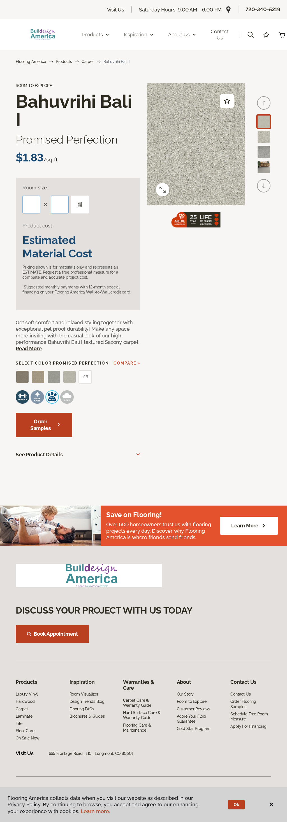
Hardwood (25, 701)
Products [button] (92, 34)
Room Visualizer (84, 694)
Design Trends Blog (87, 701)
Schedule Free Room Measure (249, 716)
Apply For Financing (248, 726)
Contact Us (220, 35)
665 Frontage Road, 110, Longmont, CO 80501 (91, 753)
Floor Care (25, 731)
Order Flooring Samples (243, 704)
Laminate (24, 716)
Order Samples (40, 425)
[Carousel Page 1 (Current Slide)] (263, 121)
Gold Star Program (194, 728)
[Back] (263, 103)
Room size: (35, 188)
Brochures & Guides (87, 716)
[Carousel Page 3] (263, 151)
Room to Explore (192, 701)
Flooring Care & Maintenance (137, 727)
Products (64, 61)
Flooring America (31, 61)
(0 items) (282, 34)
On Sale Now (27, 738)
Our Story (185, 694)
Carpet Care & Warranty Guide (137, 703)
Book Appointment (56, 634)
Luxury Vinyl (27, 694)
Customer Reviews (194, 709)
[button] (250, 34)
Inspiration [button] (135, 34)
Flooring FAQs (82, 709)
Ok (236, 804)
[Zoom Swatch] (162, 189)
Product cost (37, 226)
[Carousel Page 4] (263, 167)
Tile (19, 723)
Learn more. (95, 811)
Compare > (127, 363)
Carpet (88, 61)
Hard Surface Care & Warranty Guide (141, 715)
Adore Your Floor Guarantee (192, 719)
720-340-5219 (263, 9)
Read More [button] (28, 348)
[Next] (263, 185)
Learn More (244, 526)
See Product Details (39, 454)
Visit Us (115, 10)
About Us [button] (179, 34)
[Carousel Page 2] (263, 136)
